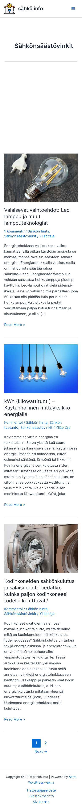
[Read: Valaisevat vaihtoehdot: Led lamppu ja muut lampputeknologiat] (41, 177)
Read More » (14, 325)
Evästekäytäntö (41, 796)
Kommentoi (13, 422)
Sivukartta (41, 802)
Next (41, 751)
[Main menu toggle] (73, 8)
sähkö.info (30, 8)
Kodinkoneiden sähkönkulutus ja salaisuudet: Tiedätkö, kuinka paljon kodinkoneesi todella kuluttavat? (39, 590)
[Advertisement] (41, 111)
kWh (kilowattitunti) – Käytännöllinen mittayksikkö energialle (37, 407)
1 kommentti (14, 231)
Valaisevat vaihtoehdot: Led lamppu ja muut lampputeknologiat (37, 216)
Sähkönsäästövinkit (20, 236)
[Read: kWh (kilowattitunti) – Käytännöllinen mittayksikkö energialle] (41, 368)
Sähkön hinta (38, 231)
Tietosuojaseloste (41, 790)
